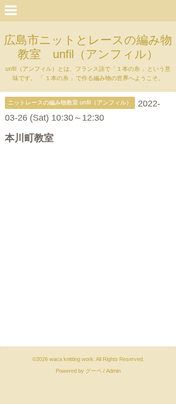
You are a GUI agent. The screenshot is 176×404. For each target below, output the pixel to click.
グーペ (94, 371)
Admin (113, 371)
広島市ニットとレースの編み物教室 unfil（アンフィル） (88, 47)
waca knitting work (71, 359)
